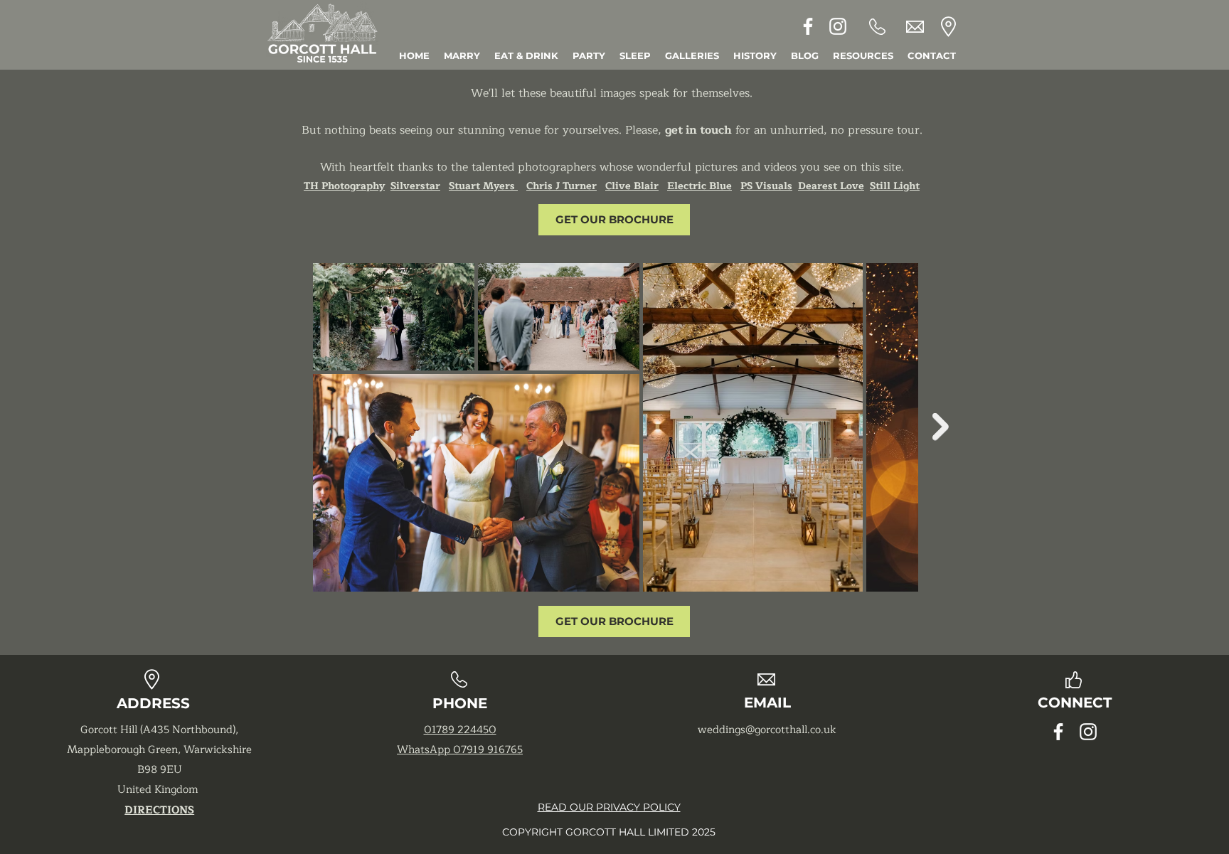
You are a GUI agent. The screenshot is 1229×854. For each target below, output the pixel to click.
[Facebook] (808, 26)
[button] (863, 56)
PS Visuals (766, 186)
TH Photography (344, 186)
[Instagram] (837, 26)
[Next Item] (940, 427)
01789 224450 (460, 730)
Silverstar (415, 186)
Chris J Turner (561, 186)
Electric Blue (699, 186)
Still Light (895, 186)
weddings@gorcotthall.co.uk (767, 730)
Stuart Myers (483, 186)
